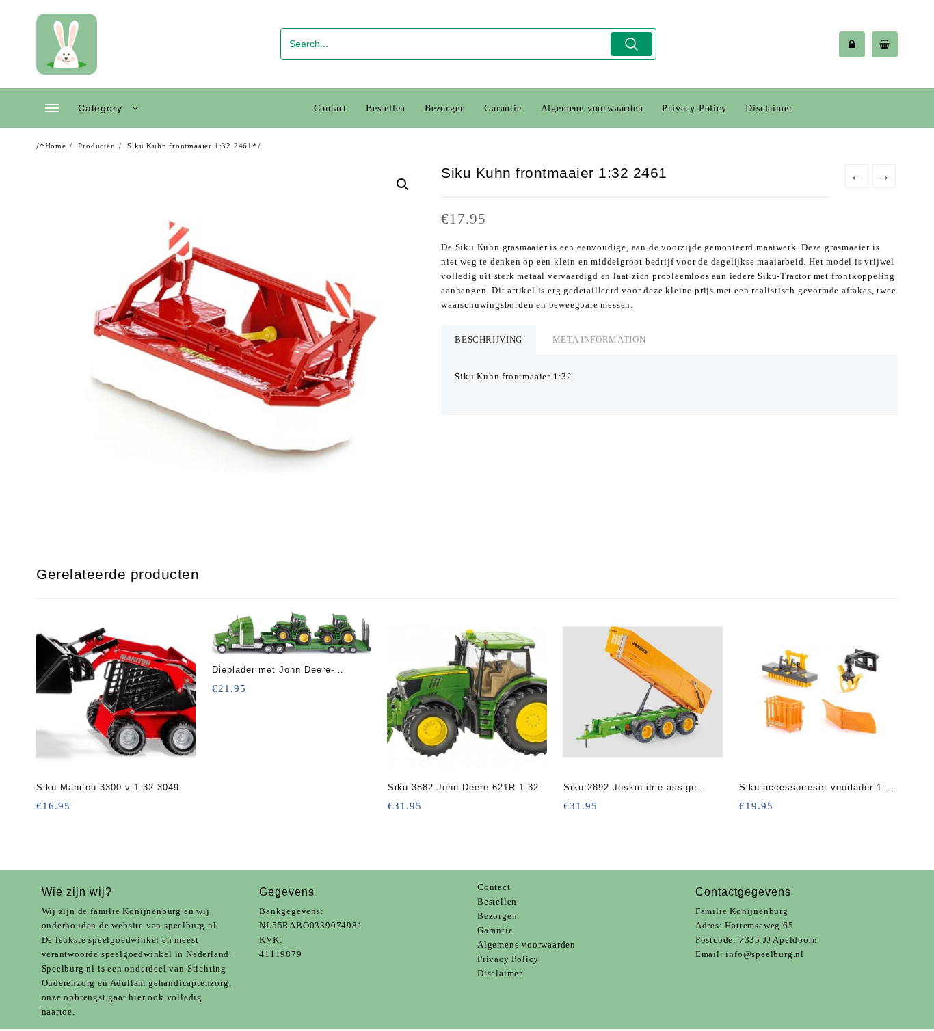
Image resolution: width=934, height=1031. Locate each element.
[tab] (488, 340)
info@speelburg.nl (764, 954)
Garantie (495, 930)
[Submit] (631, 44)
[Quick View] (48, 810)
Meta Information (598, 339)
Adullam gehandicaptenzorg (169, 983)
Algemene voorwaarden (526, 944)
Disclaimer (499, 973)
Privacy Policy (508, 959)
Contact (494, 887)
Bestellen (497, 901)
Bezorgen (497, 916)
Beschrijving (488, 339)
